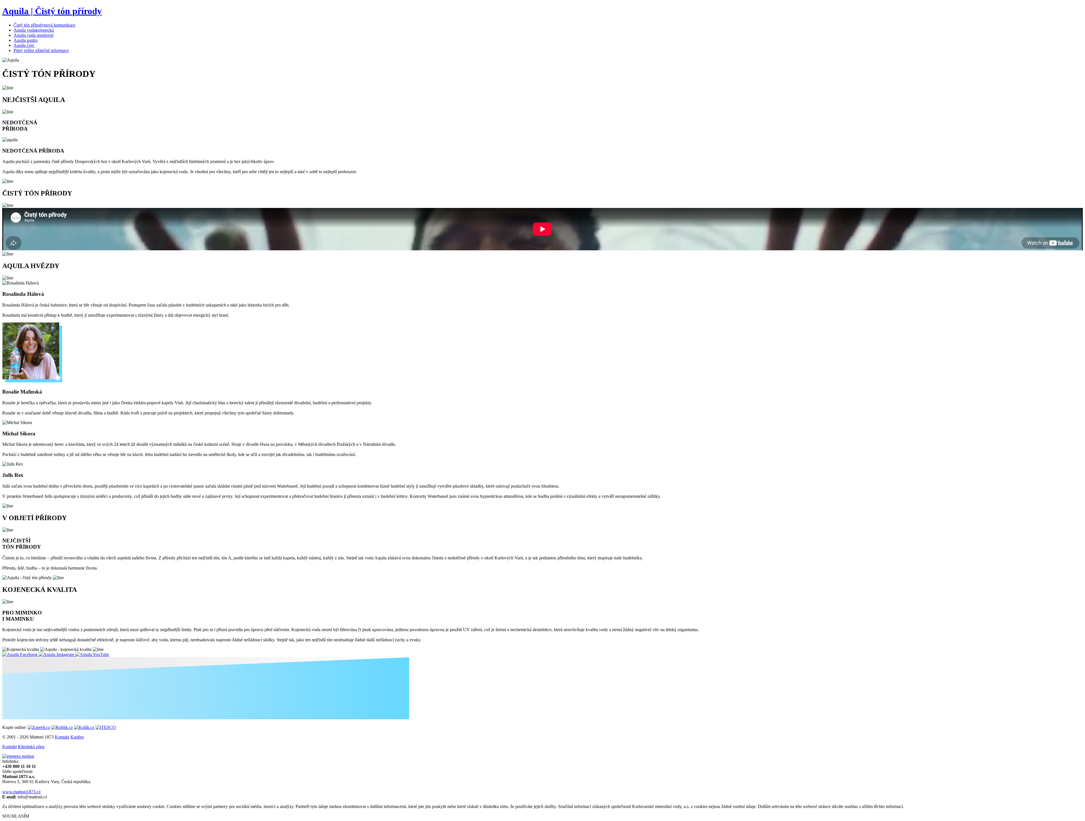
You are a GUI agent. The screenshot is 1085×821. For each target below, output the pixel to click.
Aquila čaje (24, 45)
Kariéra (77, 737)
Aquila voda (34, 30)
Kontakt (62, 737)
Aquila (26, 40)
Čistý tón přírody (44, 25)
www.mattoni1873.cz (21, 791)
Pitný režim (41, 50)
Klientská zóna (31, 746)
